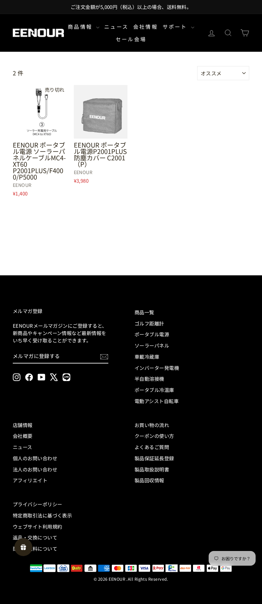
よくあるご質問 (152, 446)
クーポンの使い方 (154, 435)
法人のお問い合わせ (35, 469)
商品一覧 (144, 312)
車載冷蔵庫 (147, 356)
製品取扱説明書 (152, 469)
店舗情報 (23, 424)
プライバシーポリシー (37, 504)
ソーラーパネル (152, 345)
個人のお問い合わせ (35, 458)
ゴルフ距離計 (149, 323)
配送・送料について (35, 548)
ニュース (116, 26)
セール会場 (131, 39)
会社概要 (23, 435)
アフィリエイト (30, 480)
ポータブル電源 (152, 334)
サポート (176, 26)
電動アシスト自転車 (157, 400)
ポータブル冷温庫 (154, 389)
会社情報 (145, 26)
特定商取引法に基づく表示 (42, 515)
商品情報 (81, 26)
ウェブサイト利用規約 (37, 526)
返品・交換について (35, 537)
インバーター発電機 (157, 367)
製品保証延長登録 (154, 458)
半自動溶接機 (149, 378)
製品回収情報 (149, 480)
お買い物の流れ (152, 424)
